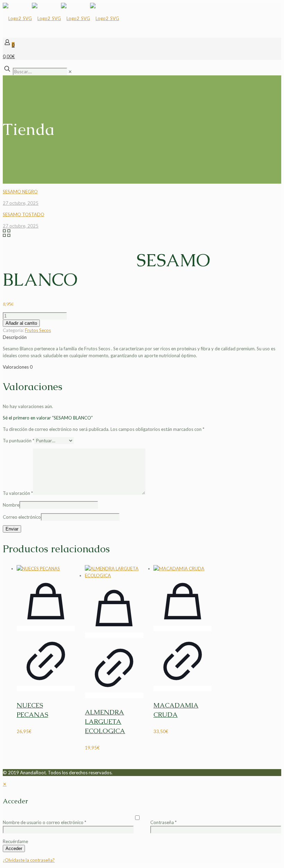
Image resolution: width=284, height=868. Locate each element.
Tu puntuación (18, 440)
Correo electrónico (22, 517)
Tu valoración (18, 493)
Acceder (14, 848)
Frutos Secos (38, 330)
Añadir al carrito (21, 323)
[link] (70, 71)
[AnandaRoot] (61, 18)
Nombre (11, 505)
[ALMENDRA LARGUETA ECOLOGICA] (114, 572)
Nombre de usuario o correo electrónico (44, 822)
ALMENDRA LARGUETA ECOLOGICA (105, 721)
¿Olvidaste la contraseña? (29, 860)
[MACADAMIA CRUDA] (182, 568)
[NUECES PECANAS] (46, 568)
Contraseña (163, 822)
